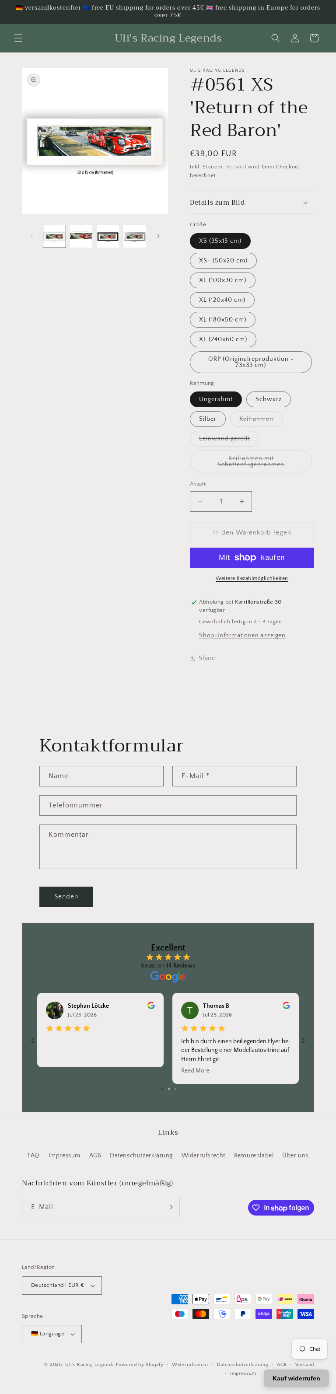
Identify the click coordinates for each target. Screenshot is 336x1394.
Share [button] (207, 658)
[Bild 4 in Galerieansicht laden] (134, 236)
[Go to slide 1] (162, 1088)
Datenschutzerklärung (141, 1155)
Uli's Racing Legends (89, 1364)
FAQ (34, 1155)
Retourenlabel (254, 1155)
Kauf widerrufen (296, 1378)
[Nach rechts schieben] (158, 236)
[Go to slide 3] (175, 1089)
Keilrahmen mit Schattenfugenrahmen (264, 463)
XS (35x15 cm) (220, 241)
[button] (18, 38)
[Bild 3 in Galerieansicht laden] (108, 236)
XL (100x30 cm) (222, 280)
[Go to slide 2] (169, 1089)
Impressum (64, 1155)
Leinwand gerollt (229, 441)
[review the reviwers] (151, 1007)
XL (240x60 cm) (223, 339)
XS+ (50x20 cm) (223, 260)
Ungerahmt (216, 399)
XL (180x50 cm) (222, 319)
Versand (236, 167)
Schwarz (269, 399)
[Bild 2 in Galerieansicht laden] (81, 236)
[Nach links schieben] (31, 236)
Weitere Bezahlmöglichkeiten (252, 578)
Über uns (295, 1155)
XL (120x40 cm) (222, 300)
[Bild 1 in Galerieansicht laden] (54, 236)
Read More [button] (195, 1070)
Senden (66, 896)
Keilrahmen (261, 421)
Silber (208, 419)
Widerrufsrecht (203, 1155)
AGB (95, 1155)
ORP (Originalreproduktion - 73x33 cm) (251, 362)
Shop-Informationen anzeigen (242, 635)
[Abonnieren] (169, 1207)
